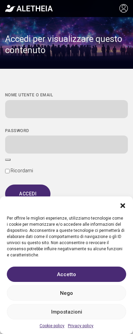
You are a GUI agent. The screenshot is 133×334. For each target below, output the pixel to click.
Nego (66, 293)
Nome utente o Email (29, 95)
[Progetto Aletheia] (29, 8)
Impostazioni (66, 312)
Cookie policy (52, 325)
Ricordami (21, 170)
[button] (122, 205)
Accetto (66, 274)
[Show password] (8, 160)
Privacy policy (80, 325)
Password (17, 130)
